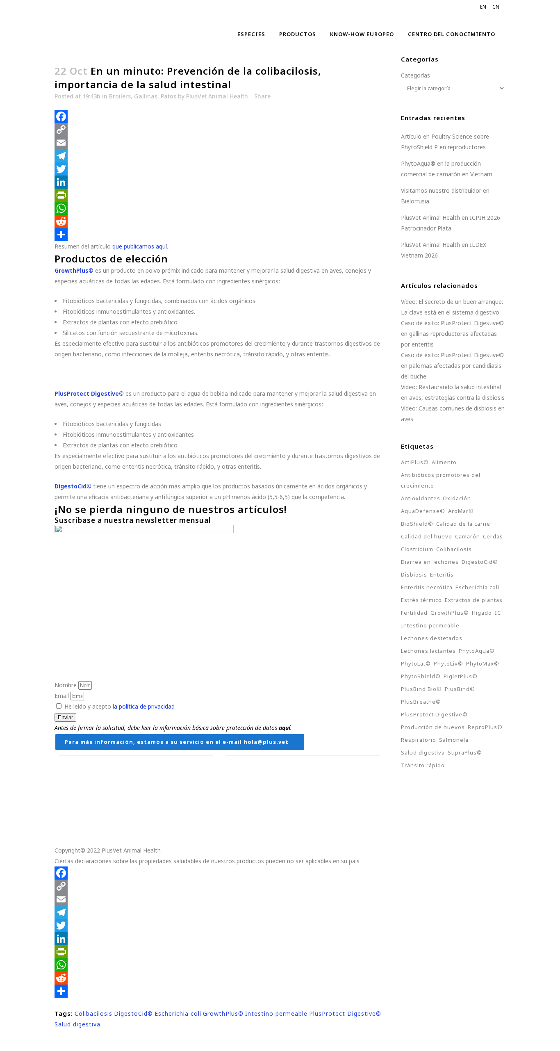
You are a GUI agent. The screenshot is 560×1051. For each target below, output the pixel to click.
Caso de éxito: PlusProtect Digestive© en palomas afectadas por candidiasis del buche (452, 365)
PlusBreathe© (421, 701)
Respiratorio (418, 739)
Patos (168, 96)
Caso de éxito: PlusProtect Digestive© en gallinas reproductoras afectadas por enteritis (452, 333)
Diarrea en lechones (430, 561)
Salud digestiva (77, 1024)
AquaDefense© (423, 511)
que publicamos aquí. (140, 246)
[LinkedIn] (220, 182)
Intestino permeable (276, 1013)
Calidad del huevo (426, 536)
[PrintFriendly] (220, 195)
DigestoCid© (133, 1013)
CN (495, 6)
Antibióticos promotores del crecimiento (440, 480)
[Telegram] (220, 155)
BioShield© (417, 523)
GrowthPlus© (223, 1013)
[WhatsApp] (220, 208)
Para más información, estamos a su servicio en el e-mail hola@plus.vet (177, 742)
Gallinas (145, 96)
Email (63, 696)
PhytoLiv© (448, 663)
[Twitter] (220, 169)
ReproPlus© (485, 727)
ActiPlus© (415, 462)
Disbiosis (414, 574)
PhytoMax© (482, 663)
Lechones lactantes (428, 650)
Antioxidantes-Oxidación (436, 498)
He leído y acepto (119, 706)
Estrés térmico (421, 600)
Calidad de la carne (463, 523)
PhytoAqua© (477, 650)
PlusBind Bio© (421, 689)
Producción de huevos (433, 727)
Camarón (467, 536)
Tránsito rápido (423, 765)
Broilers (120, 96)
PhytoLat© (416, 663)
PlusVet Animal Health (217, 96)
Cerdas (493, 536)
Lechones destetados (431, 638)
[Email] (220, 142)
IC (498, 612)
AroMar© (461, 511)
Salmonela (454, 739)
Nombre (66, 685)
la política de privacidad (144, 706)
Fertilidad (414, 612)
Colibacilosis (93, 1013)
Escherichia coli (178, 1013)
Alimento (444, 462)
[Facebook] (220, 116)
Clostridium (417, 549)
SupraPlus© (465, 752)
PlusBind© (460, 689)
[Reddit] (220, 221)
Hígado (482, 612)
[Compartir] (220, 234)
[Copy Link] (220, 129)
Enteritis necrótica (427, 587)
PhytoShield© (421, 676)
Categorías (415, 75)
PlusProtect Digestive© (345, 1013)
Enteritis (442, 574)
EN (483, 6)
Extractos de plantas (474, 600)
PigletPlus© (461, 676)
